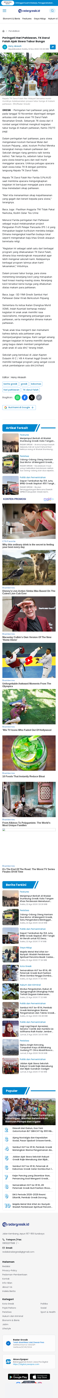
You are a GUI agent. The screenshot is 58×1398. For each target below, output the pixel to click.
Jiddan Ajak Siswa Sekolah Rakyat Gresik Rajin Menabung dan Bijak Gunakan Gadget (36, 1066)
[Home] (3, 31)
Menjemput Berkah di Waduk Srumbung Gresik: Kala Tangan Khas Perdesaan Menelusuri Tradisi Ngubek (37, 899)
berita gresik (10, 383)
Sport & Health (48, 1312)
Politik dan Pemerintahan (33, 477)
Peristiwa (24, 456)
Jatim (5, 1324)
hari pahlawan (11, 389)
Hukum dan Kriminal (30, 984)
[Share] (53, 47)
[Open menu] (4, 10)
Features (24, 434)
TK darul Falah (31, 389)
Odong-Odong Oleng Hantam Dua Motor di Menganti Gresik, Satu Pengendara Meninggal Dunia (36, 918)
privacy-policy (9, 1270)
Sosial (43, 1307)
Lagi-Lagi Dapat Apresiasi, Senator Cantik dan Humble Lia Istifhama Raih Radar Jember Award (36, 1030)
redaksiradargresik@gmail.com (18, 1251)
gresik (24, 383)
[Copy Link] (39, 397)
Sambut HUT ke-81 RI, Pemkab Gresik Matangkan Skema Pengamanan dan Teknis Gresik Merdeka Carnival (37, 1011)
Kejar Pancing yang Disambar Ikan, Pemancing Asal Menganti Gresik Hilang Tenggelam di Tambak (31, 1178)
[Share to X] (32, 397)
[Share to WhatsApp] (18, 397)
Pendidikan (14, 31)
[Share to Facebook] (25, 397)
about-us (7, 1287)
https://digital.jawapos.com (26, 1364)
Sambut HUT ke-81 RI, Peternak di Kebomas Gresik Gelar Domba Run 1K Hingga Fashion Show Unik (32, 1169)
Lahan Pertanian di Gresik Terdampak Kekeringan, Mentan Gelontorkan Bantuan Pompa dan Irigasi (29, 1118)
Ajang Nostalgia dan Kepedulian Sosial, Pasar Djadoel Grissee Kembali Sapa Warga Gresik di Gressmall (32, 1140)
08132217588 (8, 1243)
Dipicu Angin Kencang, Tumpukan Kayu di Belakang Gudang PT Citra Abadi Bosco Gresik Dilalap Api (36, 1048)
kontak (6, 1278)
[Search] (52, 10)
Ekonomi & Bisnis (10, 1320)
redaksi (6, 1266)
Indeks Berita (8, 1291)
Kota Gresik (26, 966)
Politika (44, 1303)
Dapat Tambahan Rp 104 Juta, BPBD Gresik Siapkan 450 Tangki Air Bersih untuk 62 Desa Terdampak (37, 937)
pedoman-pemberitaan (14, 1274)
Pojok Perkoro (9, 1307)
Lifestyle (6, 1328)
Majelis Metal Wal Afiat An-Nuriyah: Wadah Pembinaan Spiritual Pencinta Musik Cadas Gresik (36, 955)
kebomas (36, 383)
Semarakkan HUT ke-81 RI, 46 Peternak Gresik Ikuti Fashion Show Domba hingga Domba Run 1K (35, 974)
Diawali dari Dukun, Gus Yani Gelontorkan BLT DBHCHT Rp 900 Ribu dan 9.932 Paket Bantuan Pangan (32, 1131)
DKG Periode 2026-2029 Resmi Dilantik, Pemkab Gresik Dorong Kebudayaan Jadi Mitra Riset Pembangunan (29, 1199)
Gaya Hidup (26, 947)
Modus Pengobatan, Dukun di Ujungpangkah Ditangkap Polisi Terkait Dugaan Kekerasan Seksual (37, 993)
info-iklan (7, 1282)
